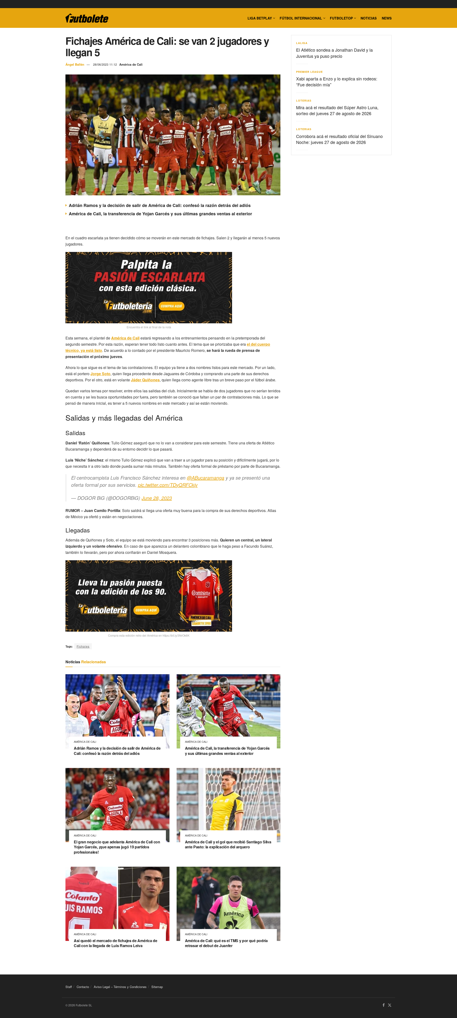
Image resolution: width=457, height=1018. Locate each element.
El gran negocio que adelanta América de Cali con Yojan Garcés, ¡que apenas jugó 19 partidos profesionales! (117, 847)
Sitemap (157, 986)
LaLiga (302, 43)
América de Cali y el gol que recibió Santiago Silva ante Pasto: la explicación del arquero (228, 844)
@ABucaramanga (205, 477)
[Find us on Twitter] (390, 1005)
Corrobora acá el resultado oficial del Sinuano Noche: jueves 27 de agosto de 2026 (339, 139)
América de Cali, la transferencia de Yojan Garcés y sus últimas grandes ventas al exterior (160, 214)
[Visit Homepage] (86, 18)
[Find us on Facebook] (383, 1005)
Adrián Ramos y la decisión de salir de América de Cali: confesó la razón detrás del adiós (160, 205)
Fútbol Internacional (301, 18)
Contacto (83, 986)
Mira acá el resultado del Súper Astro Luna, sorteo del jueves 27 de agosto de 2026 (337, 110)
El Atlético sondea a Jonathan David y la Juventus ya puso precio (334, 53)
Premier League (309, 72)
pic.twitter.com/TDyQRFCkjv (168, 484)
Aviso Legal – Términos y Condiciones (120, 986)
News (387, 18)
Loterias (303, 100)
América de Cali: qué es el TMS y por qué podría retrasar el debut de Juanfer (226, 943)
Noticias (369, 18)
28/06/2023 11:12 (105, 64)
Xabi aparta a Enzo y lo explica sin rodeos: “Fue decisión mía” (336, 81)
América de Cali (131, 64)
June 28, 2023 (157, 497)
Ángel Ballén (74, 64)
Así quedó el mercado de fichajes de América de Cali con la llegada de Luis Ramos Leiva (115, 943)
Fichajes (83, 646)
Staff (68, 986)
